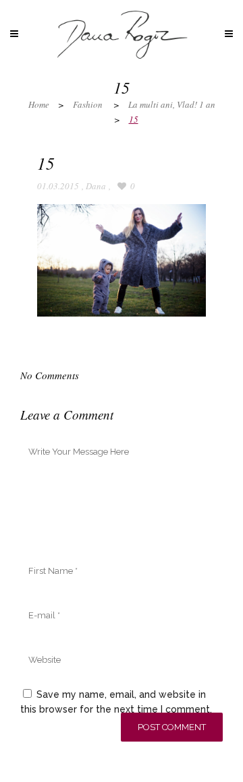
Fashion (88, 104)
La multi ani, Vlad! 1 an (171, 104)
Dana (96, 186)
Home (38, 104)
